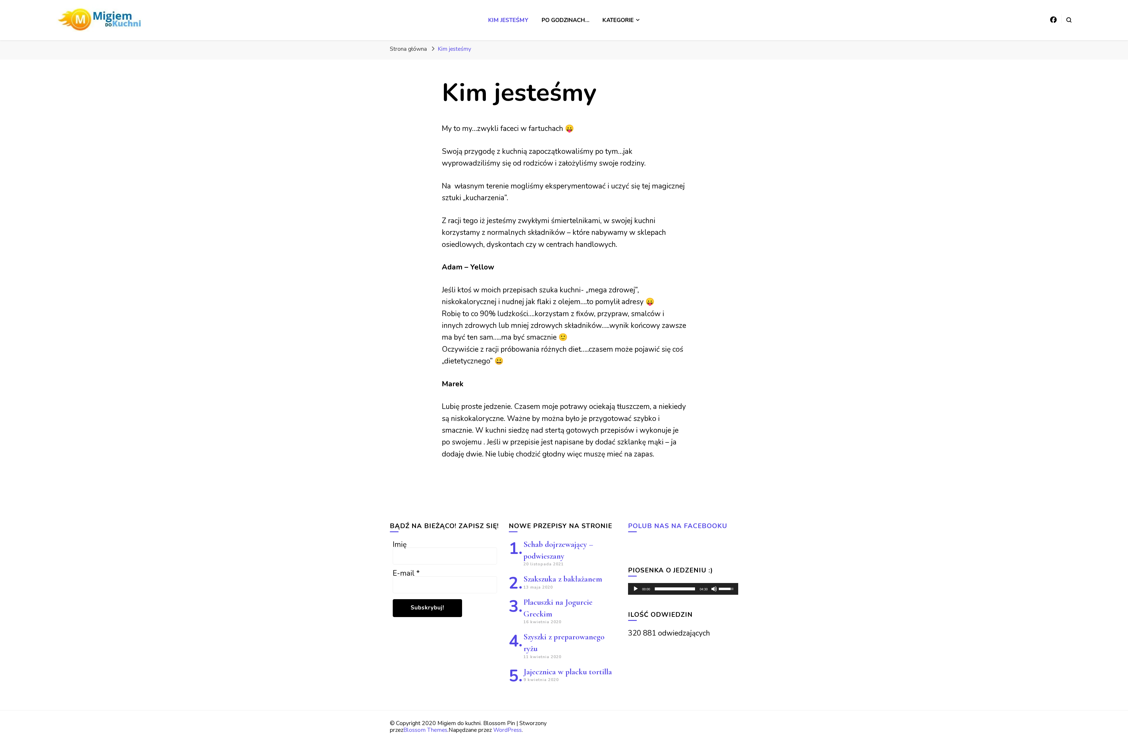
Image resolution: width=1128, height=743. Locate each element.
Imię (400, 544)
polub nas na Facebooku (677, 526)
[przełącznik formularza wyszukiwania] (1069, 20)
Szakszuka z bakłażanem (562, 579)
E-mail (406, 573)
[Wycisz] (714, 589)
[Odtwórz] (636, 589)
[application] (683, 589)
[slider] (675, 588)
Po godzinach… (565, 20)
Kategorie (618, 20)
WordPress (507, 730)
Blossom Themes (425, 730)
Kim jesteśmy (508, 20)
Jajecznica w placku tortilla (567, 672)
